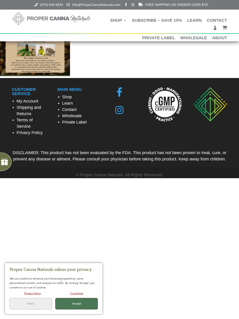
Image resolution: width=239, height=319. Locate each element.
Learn (194, 21)
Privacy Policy (30, 132)
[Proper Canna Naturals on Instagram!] (119, 110)
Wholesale (193, 38)
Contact (217, 21)
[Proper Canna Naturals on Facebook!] (119, 92)
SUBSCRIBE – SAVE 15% (157, 21)
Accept (76, 303)
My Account (27, 101)
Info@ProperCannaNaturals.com (96, 5)
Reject (31, 303)
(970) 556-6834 (51, 5)
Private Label (158, 38)
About (219, 38)
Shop (116, 21)
